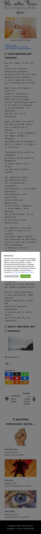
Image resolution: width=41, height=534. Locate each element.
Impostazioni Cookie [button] (11, 276)
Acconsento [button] (25, 276)
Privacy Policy (29, 272)
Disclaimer (16, 272)
